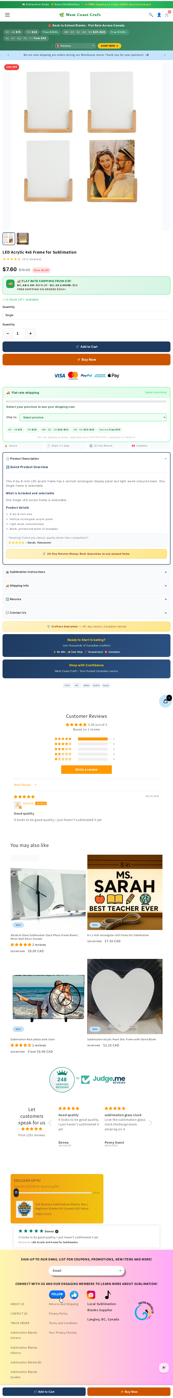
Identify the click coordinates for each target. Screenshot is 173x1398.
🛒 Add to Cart (86, 346)
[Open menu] (7, 14)
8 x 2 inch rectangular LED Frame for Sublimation (118, 935)
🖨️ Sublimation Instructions (25, 571)
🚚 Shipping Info (17, 585)
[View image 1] (9, 238)
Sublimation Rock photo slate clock (33, 1039)
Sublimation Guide (35, 4)
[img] (24, 797)
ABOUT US (17, 1304)
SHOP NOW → (109, 45)
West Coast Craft (80, 14)
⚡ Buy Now (86, 360)
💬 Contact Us (16, 612)
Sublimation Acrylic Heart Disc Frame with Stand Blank (121, 1039)
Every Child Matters (65, 4)
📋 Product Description (22, 458)
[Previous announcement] (8, 55)
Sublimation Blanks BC (26, 1362)
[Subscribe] (119, 1270)
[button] (63, 738)
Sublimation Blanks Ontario (24, 1335)
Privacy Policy (58, 1313)
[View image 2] (22, 238)
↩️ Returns (13, 599)
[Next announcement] (164, 55)
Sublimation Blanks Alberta (24, 1350)
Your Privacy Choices (63, 1332)
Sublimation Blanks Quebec (24, 1374)
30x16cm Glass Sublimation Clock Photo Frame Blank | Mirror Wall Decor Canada (44, 937)
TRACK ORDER (20, 1323)
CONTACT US (19, 1313)
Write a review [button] (86, 769)
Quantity (9, 307)
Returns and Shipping (63, 1304)
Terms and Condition (63, 1323)
